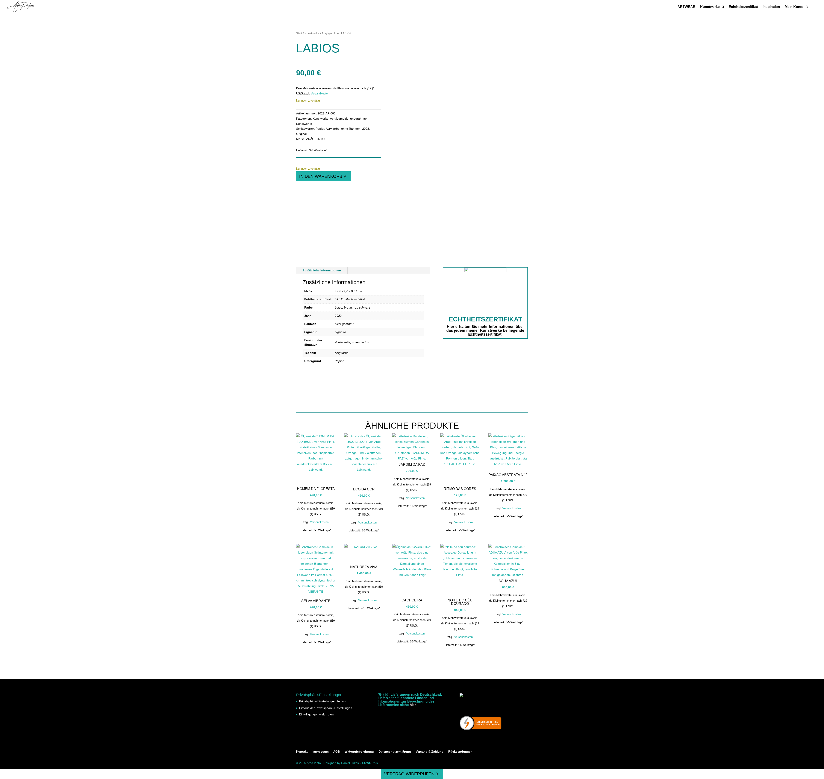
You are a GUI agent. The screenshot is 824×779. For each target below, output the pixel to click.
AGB (336, 751)
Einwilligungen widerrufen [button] (316, 714)
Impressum (320, 751)
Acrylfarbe (332, 128)
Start (299, 33)
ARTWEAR (686, 7)
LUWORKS (370, 763)
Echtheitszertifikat (743, 7)
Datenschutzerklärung (395, 751)
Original (301, 133)
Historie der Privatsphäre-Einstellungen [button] (325, 708)
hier (413, 705)
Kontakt (302, 751)
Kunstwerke (710, 7)
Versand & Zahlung (430, 751)
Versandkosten (320, 93)
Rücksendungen (460, 751)
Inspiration (771, 7)
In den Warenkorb (320, 176)
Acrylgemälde (330, 33)
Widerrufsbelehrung (359, 751)
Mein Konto (794, 7)
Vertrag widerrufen (409, 773)
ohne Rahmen (350, 128)
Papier (320, 128)
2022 (365, 128)
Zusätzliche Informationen (322, 270)
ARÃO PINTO (315, 139)
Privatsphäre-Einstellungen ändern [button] (322, 701)
